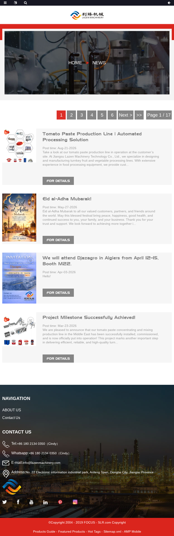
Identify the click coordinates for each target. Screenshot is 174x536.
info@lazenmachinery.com (41, 462)
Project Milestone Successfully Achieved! (89, 317)
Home (75, 62)
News (99, 62)
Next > (125, 114)
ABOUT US (11, 410)
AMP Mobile (132, 531)
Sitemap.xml (112, 531)
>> (139, 114)
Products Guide (44, 531)
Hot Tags (94, 531)
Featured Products (71, 531)
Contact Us (11, 418)
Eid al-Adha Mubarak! (67, 198)
